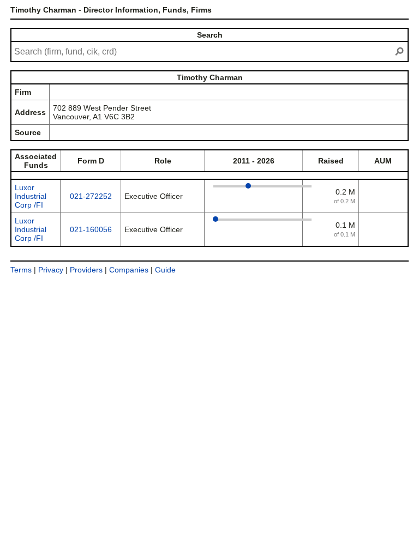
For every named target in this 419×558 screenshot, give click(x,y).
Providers (86, 269)
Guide (165, 269)
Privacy (50, 269)
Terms (21, 269)
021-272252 (91, 196)
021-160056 (91, 229)
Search (210, 35)
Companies (128, 269)
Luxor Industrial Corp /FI (30, 196)
